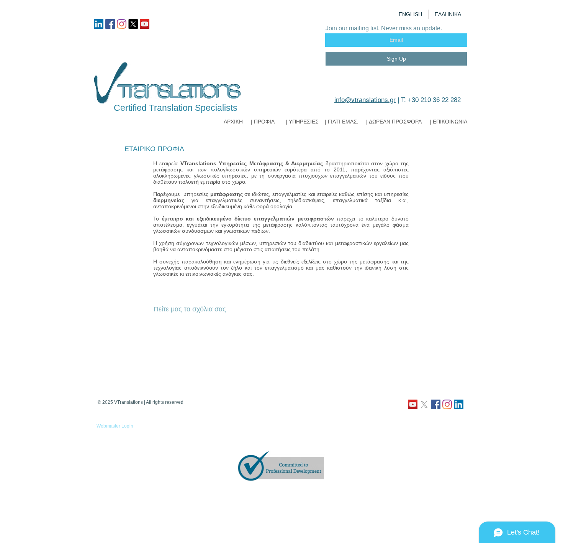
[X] (133, 24)
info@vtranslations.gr (365, 100)
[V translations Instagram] (121, 24)
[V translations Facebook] (110, 24)
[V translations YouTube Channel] (144, 24)
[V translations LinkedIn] (98, 24)
